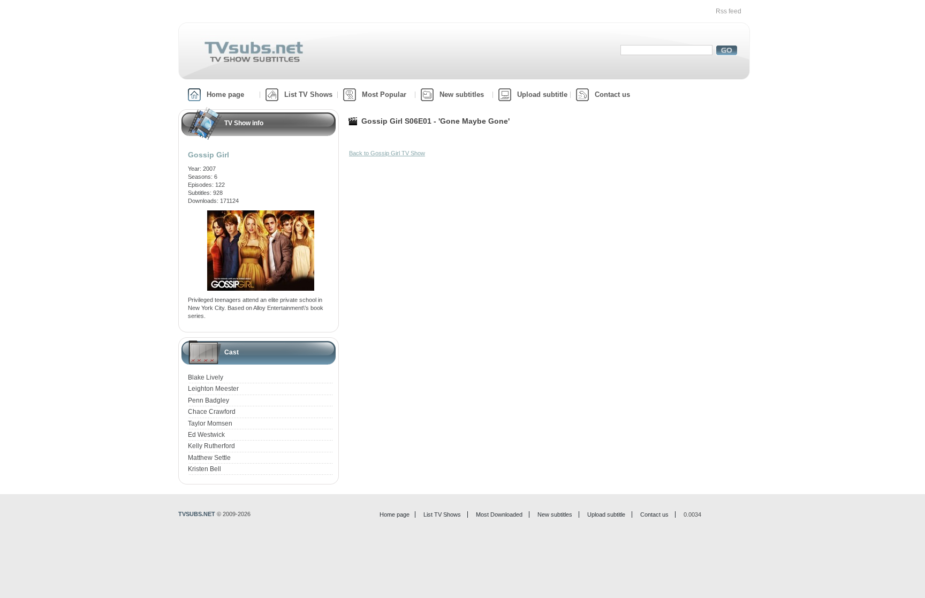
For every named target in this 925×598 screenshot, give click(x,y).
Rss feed (728, 11)
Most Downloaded (499, 514)
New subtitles (461, 94)
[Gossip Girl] (260, 214)
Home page (225, 94)
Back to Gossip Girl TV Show (387, 153)
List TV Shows (308, 94)
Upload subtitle (542, 94)
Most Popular (384, 94)
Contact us (612, 94)
